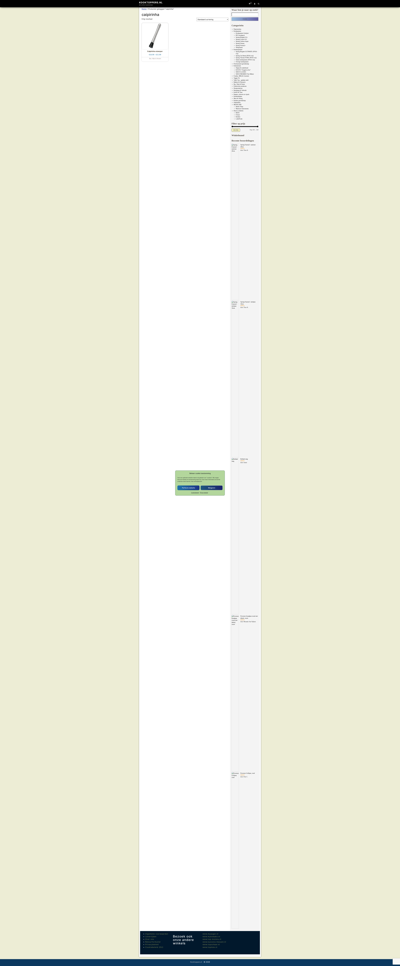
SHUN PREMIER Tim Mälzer (245, 74)
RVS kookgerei (240, 35)
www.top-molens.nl (212, 939)
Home (144, 9)
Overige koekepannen (242, 62)
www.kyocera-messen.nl (214, 942)
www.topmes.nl (210, 947)
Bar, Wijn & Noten (239, 84)
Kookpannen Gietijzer (242, 33)
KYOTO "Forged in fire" (243, 70)
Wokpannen (239, 47)
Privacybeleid (204, 492)
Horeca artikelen (238, 111)
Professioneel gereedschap (241, 64)
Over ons (149, 939)
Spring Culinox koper (242, 41)
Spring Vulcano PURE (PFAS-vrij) (246, 57)
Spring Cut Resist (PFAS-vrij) (245, 55)
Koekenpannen (238, 49)
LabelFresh (239, 119)
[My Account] (254, 3)
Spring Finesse (240, 43)
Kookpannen (237, 31)
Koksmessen (237, 66)
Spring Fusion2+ (241, 45)
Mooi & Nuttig (238, 98)
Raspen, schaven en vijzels (241, 94)
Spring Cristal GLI (241, 39)
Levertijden (150, 937)
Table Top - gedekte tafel (241, 80)
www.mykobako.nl (211, 937)
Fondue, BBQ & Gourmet (241, 76)
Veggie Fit (237, 78)
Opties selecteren (155, 58)
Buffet (237, 113)
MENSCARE (238, 104)
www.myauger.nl (210, 934)
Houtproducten (238, 88)
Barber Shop (239, 106)
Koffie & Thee (238, 92)
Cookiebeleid (195, 492)
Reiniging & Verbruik (240, 90)
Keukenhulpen (238, 96)
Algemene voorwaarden (156, 934)
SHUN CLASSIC (241, 72)
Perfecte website (188, 488)
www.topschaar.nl (211, 944)
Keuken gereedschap (240, 100)
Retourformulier (153, 942)
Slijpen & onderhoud (242, 68)
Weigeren (211, 488)
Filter (235, 130)
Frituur (238, 115)
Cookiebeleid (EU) (154, 947)
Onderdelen (237, 102)
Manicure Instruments (242, 108)
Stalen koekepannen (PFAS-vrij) (245, 60)
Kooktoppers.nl (151, 2)
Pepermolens (237, 29)
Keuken (238, 117)
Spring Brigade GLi (242, 37)
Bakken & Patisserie (240, 82)
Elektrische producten (240, 86)
